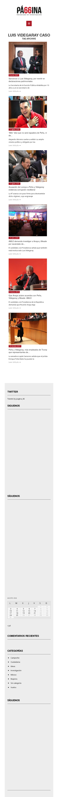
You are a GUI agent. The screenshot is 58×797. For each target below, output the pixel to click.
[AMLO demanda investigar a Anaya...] (29, 220)
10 (11, 611)
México (13, 675)
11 (17, 611)
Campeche (15, 658)
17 (11, 613)
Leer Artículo (14, 91)
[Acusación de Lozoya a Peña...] (29, 166)
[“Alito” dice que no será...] (29, 112)
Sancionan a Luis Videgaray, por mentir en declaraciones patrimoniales (27, 80)
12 (24, 611)
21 (35, 613)
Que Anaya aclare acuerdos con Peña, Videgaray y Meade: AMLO (25, 296)
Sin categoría (16, 683)
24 (11, 615)
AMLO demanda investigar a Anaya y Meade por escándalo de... (28, 242)
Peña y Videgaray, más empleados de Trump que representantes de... (28, 351)
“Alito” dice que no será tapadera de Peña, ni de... (28, 134)
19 (24, 613)
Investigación (16, 670)
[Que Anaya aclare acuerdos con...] (29, 274)
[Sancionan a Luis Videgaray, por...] (29, 58)
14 (35, 611)
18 (17, 613)
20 (29, 613)
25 (17, 615)
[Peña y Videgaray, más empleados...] (29, 329)
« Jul (9, 625)
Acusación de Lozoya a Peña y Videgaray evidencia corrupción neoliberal (26, 188)
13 (29, 611)
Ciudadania (15, 662)
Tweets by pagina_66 (16, 399)
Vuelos (13, 687)
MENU (29, 23)
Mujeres (14, 679)
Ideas (13, 666)
